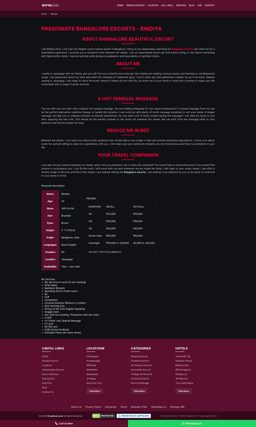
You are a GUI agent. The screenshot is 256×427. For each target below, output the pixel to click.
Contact (210, 5)
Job (199, 5)
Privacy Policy (93, 406)
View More (94, 391)
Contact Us (48, 392)
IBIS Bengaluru (183, 369)
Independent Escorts (53, 369)
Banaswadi (92, 374)
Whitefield (92, 369)
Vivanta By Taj (182, 356)
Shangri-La (181, 374)
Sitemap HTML (139, 406)
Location (153, 5)
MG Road (91, 365)
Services (181, 5)
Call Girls (167, 5)
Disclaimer (111, 406)
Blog (192, 5)
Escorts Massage (140, 383)
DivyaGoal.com (55, 416)
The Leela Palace (184, 383)
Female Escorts (135, 5)
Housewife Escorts (141, 369)
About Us (76, 406)
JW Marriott (181, 378)
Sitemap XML (177, 406)
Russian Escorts (139, 356)
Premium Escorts (140, 378)
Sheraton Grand (183, 360)
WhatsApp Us (158, 406)
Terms (123, 406)
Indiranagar (92, 356)
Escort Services (50, 374)
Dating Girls (48, 378)
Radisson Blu (182, 365)
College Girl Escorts (141, 374)
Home (120, 5)
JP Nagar (91, 378)
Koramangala (93, 360)
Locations (47, 365)
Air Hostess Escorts (141, 365)
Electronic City (94, 383)
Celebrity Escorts (140, 360)
